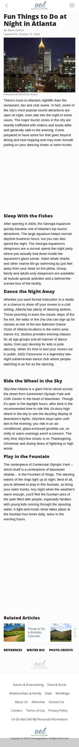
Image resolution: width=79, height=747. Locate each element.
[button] (6, 5)
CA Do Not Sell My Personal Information (39, 719)
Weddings (62, 693)
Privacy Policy (58, 710)
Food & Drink (56, 685)
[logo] (39, 5)
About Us (21, 702)
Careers (16, 710)
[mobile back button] (6, 5)
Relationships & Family (25, 693)
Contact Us (56, 702)
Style (48, 693)
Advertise (38, 702)
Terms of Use (35, 710)
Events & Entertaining (28, 685)
